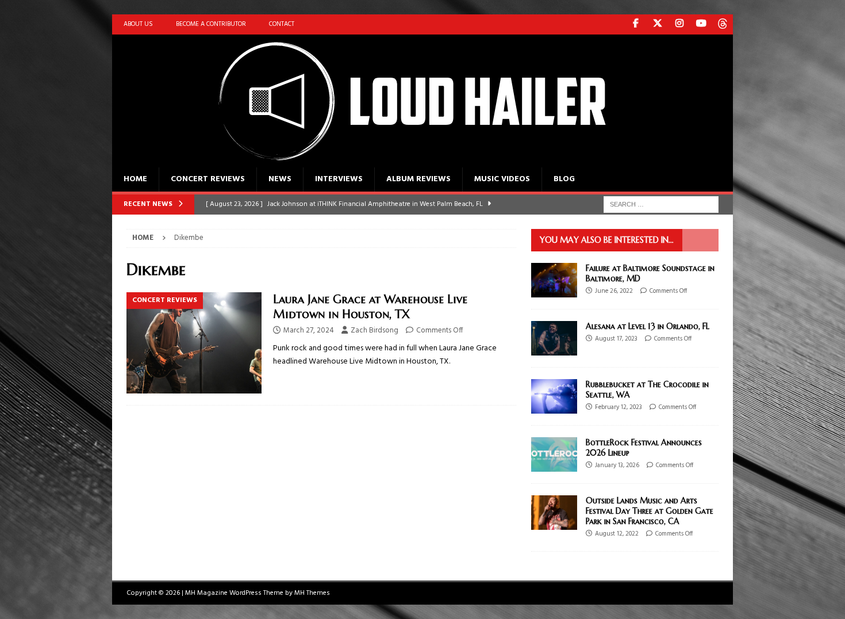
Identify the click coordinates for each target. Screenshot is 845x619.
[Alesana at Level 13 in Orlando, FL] (554, 338)
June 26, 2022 (614, 291)
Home (135, 179)
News (279, 179)
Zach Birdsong (374, 330)
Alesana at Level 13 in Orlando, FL (647, 326)
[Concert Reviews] (194, 342)
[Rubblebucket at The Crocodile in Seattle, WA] (554, 396)
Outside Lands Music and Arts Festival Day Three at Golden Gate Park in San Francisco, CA (649, 510)
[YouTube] (701, 24)
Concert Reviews (208, 179)
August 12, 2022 (617, 534)
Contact (281, 24)
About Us (138, 24)
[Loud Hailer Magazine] (399, 160)
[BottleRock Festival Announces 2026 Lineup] (554, 454)
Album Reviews (418, 179)
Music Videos (502, 179)
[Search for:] (661, 204)
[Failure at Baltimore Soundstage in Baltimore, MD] (554, 280)
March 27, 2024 (308, 330)
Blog (564, 179)
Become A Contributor (211, 24)
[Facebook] (635, 24)
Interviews (339, 179)
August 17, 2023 (616, 339)
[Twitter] (657, 24)
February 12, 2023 (618, 407)
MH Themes (312, 593)
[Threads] (723, 24)
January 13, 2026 (617, 465)
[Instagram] (679, 24)
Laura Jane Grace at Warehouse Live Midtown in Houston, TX (370, 307)
